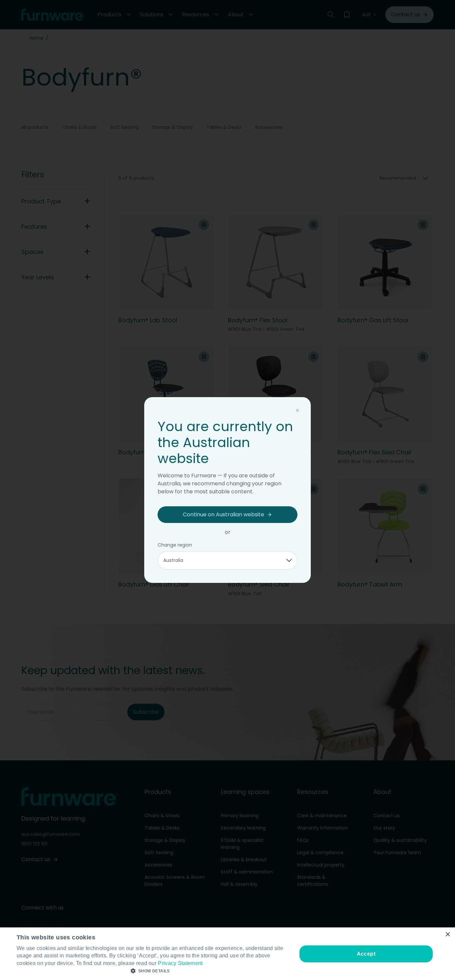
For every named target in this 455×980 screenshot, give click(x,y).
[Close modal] (297, 410)
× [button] (447, 934)
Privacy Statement (180, 963)
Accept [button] (366, 954)
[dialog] (227, 953)
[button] (152, 971)
